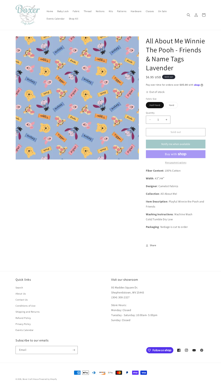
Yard (173, 105)
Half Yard (157, 105)
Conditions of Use (25, 305)
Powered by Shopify (48, 379)
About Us (21, 293)
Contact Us (22, 299)
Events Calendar (25, 330)
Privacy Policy (23, 324)
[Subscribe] (74, 350)
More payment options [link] (175, 162)
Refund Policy (23, 318)
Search (19, 287)
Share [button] (153, 245)
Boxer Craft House (31, 379)
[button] (188, 15)
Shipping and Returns (28, 311)
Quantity (150, 112)
